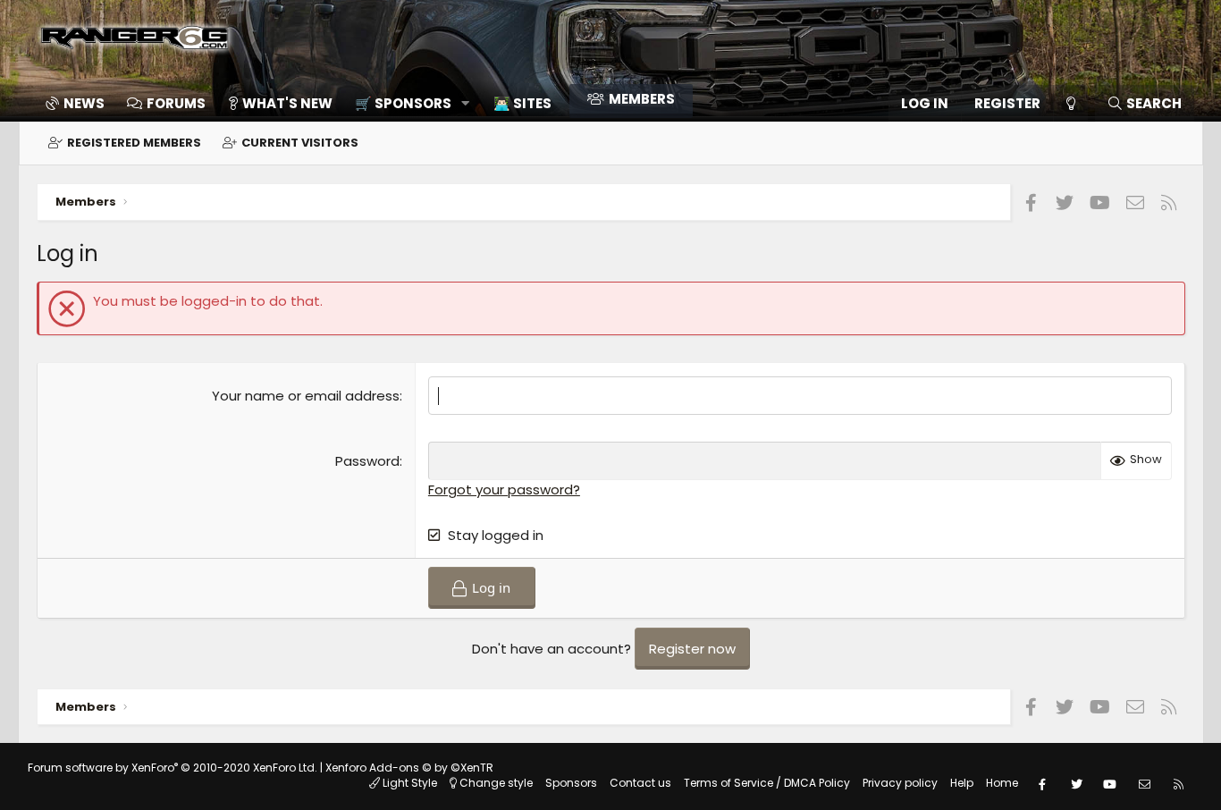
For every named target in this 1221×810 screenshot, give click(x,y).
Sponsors (571, 782)
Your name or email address (306, 395)
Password (367, 460)
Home (1002, 782)
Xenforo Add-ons (409, 767)
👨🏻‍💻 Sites (522, 103)
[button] (406, 103)
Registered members (134, 142)
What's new (287, 103)
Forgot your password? (504, 489)
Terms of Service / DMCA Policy (767, 782)
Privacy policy (900, 782)
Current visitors (299, 142)
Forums (176, 103)
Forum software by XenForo (172, 767)
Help (961, 782)
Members (642, 98)
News (84, 103)
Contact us (640, 782)
